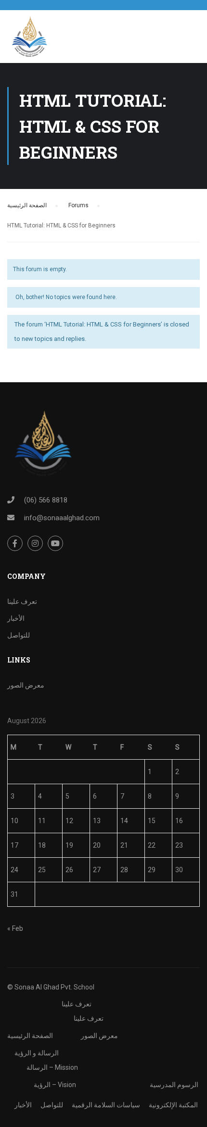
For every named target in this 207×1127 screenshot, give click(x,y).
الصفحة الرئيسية (27, 205)
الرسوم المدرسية (174, 1085)
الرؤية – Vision (55, 1085)
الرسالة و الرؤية (36, 1053)
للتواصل (18, 635)
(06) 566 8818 (45, 500)
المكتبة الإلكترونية (173, 1105)
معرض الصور (25, 685)
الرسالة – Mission (52, 1067)
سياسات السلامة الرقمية (106, 1105)
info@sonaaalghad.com (62, 517)
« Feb (15, 928)
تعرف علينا (22, 601)
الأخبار (16, 618)
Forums (78, 205)
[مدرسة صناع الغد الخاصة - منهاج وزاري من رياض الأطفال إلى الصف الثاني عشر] (29, 39)
